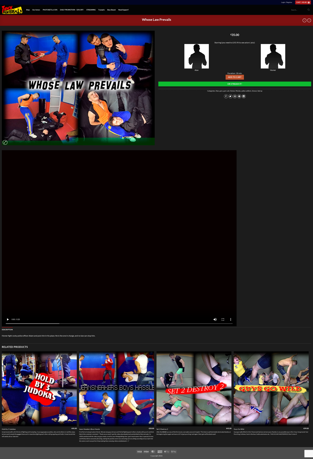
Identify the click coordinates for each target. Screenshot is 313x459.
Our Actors (36, 10)
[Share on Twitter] (230, 96)
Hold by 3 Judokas (9, 429)
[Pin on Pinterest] (239, 96)
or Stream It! (234, 84)
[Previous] (2, 399)
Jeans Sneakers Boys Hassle (89, 429)
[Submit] (309, 10)
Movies (238, 91)
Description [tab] (7, 330)
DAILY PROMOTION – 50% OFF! (72, 10)
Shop (28, 10)
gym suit (226, 91)
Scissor (254, 91)
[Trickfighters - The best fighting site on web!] (12, 10)
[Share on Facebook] (226, 96)
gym (221, 91)
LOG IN (235, 42)
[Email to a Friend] (235, 96)
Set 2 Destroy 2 (162, 429)
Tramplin (101, 10)
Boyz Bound (111, 10)
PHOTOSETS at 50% (50, 10)
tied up (259, 91)
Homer (232, 91)
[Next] (308, 399)
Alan (217, 91)
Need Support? (123, 10)
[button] (286, 2)
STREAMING (91, 10)
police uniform (246, 91)
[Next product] (304, 20)
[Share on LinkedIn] (244, 96)
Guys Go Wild (239, 429)
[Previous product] (309, 20)
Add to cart (234, 77)
